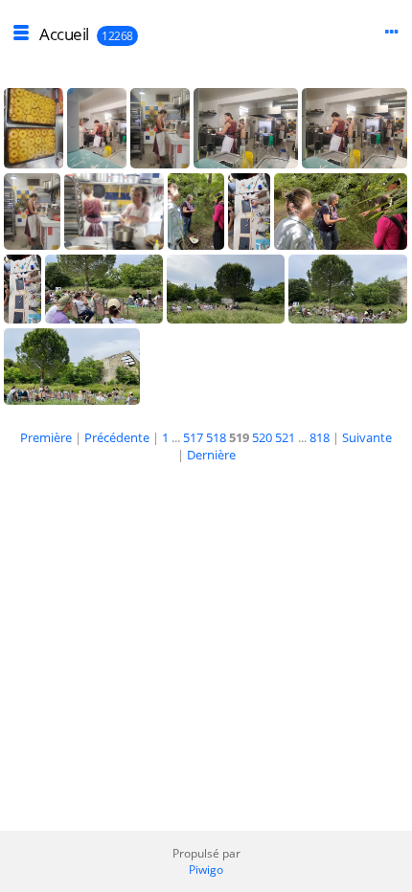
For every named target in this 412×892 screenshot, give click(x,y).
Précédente (116, 437)
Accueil (64, 34)
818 (319, 437)
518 (216, 437)
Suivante (367, 437)
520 (262, 437)
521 (285, 437)
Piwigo (206, 869)
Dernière (211, 454)
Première (46, 437)
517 (193, 437)
